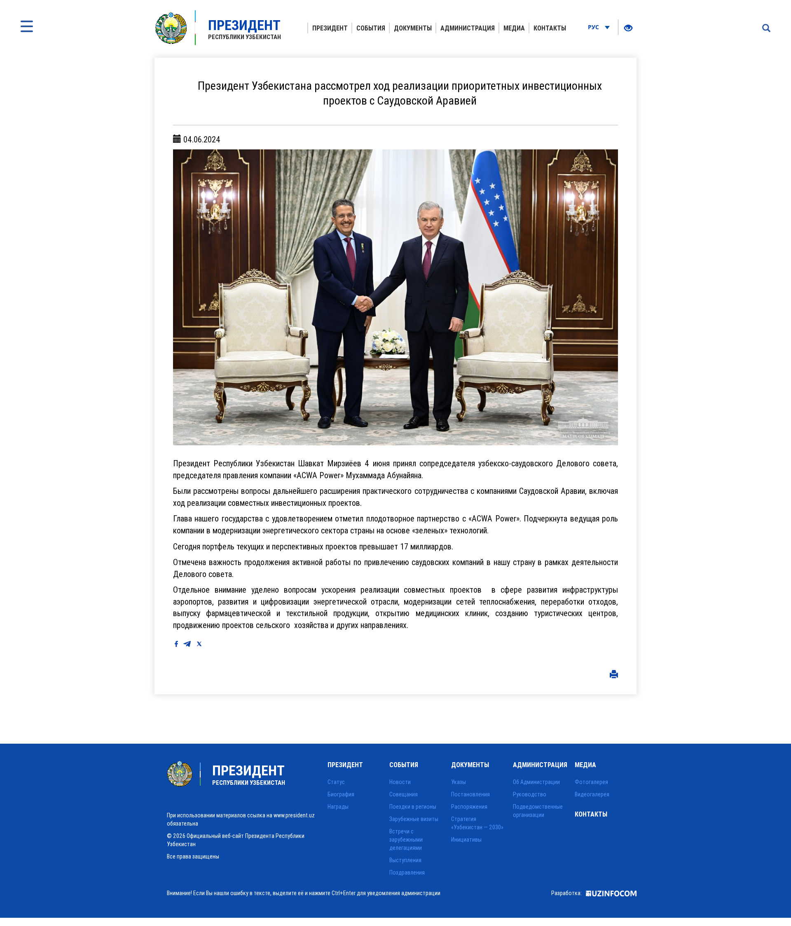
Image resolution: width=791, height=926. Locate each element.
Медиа (514, 28)
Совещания (403, 794)
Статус (336, 782)
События (370, 28)
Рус (594, 27)
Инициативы (466, 839)
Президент (330, 28)
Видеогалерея (592, 794)
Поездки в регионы (412, 806)
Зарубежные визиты (413, 819)
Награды (338, 806)
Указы (458, 782)
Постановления (470, 794)
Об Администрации (536, 782)
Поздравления (407, 872)
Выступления (405, 860)
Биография (341, 794)
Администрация (467, 28)
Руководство (529, 794)
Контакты (550, 28)
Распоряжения (469, 806)
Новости (400, 782)
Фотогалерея (591, 782)
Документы (413, 28)
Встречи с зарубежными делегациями (406, 840)
